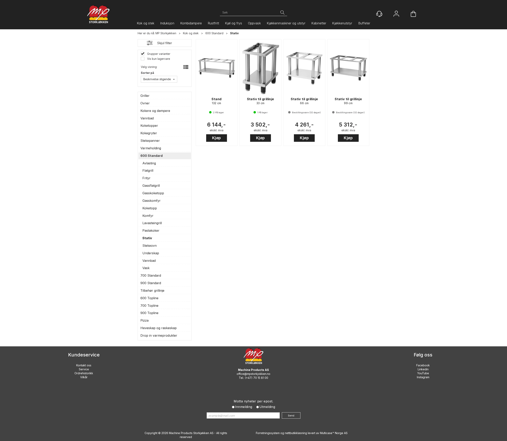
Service (84, 369)
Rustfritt (213, 23)
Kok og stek (145, 23)
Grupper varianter (158, 53)
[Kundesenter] (379, 13)
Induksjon (167, 23)
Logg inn (396, 14)
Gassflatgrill (151, 186)
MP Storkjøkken (165, 33)
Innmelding (243, 407)
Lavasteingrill (152, 223)
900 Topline (149, 313)
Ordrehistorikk (83, 373)
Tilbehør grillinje (152, 290)
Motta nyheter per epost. (253, 401)
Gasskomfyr (151, 201)
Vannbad (147, 118)
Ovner (145, 103)
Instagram (423, 377)
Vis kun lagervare (158, 58)
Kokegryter (148, 133)
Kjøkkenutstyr (342, 23)
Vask (146, 268)
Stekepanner (150, 141)
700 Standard (150, 275)
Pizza (144, 320)
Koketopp (149, 208)
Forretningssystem (268, 433)
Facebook (423, 365)
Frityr (146, 178)
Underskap (150, 253)
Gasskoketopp (153, 193)
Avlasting (149, 163)
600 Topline (149, 298)
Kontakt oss (83, 365)
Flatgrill (147, 170)
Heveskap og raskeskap (158, 328)
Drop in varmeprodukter (158, 335)
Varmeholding (150, 148)
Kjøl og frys (233, 23)
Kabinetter (318, 23)
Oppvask (254, 23)
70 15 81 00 (260, 377)
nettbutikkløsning (296, 433)
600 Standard (214, 33)
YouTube (423, 373)
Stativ (234, 33)
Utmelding (267, 407)
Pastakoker (150, 230)
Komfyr (147, 216)
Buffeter (364, 23)
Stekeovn (149, 246)
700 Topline (149, 306)
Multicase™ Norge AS (334, 433)
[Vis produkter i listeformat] (185, 67)
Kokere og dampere (155, 111)
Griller (145, 96)
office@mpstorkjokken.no (253, 373)
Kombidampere (191, 23)
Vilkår (84, 377)
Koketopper (149, 126)
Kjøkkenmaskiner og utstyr (286, 23)
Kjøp (216, 137)
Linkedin (423, 369)
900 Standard (150, 283)
